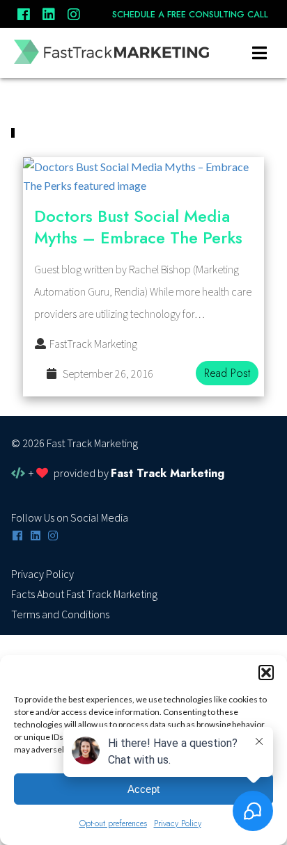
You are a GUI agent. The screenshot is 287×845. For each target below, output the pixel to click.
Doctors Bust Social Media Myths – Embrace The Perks (138, 227)
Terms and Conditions (60, 614)
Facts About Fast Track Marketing (84, 594)
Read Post (227, 373)
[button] (266, 672)
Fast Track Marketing (167, 473)
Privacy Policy (42, 574)
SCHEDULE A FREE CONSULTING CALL (190, 14)
